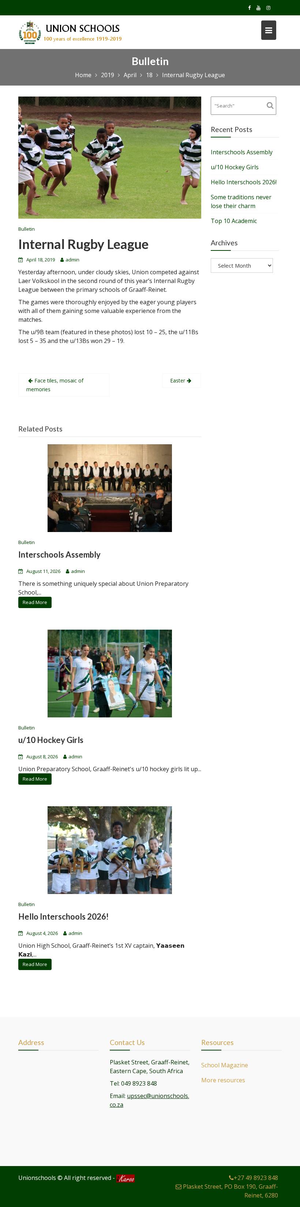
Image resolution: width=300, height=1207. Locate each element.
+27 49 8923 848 (256, 1178)
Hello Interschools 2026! (63, 916)
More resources (223, 1080)
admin (72, 259)
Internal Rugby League (83, 244)
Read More (35, 602)
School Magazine (224, 1065)
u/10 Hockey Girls (50, 740)
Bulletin (26, 229)
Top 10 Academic (234, 221)
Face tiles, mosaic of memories (54, 385)
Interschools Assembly (59, 554)
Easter (177, 380)
